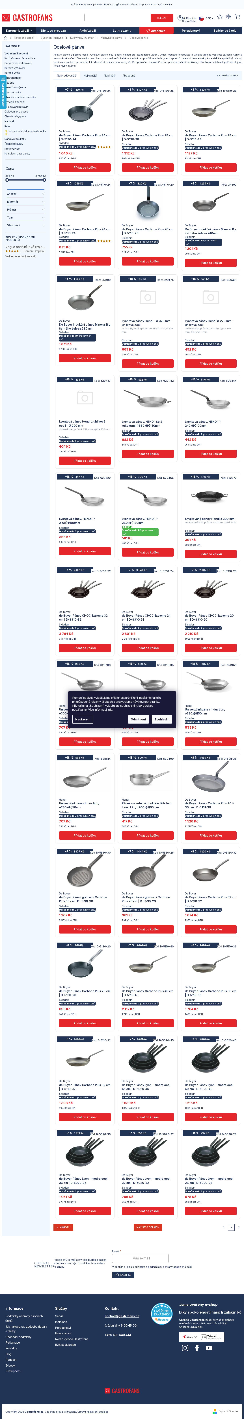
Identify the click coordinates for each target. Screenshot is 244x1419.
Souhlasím (161, 719)
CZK (208, 18)
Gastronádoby (13, 77)
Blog (8, 1354)
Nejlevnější (90, 75)
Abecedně (129, 75)
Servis (59, 1316)
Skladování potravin (16, 106)
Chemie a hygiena (15, 116)
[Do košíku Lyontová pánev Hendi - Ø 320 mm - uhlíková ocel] (148, 363)
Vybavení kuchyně (16, 53)
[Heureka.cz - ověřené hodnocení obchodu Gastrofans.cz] (162, 1314)
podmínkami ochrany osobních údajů (170, 1266)
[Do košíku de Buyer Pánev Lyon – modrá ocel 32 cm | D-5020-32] (148, 1211)
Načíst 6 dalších (148, 1227)
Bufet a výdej (12, 72)
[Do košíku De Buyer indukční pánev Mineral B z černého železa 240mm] (211, 263)
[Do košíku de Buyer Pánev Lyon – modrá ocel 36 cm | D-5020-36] (85, 1211)
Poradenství (63, 1327)
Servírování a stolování (18, 63)
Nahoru (65, 1227)
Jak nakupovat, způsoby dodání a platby (26, 1329)
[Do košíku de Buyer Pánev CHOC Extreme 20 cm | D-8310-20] (211, 648)
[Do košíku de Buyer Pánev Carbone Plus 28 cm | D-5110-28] (211, 167)
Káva (7, 126)
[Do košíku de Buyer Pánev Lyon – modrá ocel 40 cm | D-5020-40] (211, 1117)
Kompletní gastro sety (17, 153)
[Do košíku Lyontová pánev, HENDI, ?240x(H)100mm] (211, 454)
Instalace (61, 1322)
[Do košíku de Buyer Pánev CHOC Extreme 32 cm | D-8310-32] (85, 648)
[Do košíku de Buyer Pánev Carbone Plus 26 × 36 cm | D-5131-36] (211, 835)
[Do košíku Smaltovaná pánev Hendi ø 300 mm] (211, 554)
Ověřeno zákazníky (190, 1326)
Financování (63, 1333)
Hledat (162, 17)
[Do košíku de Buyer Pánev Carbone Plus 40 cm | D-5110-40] (148, 1023)
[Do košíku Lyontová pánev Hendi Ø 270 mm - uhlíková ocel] (211, 363)
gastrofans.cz (185, 1348)
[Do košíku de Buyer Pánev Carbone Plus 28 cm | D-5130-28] (148, 167)
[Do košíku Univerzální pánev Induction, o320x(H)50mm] (211, 741)
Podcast (10, 1359)
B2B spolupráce (65, 1344)
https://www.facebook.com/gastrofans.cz (197, 1348)
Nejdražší (109, 75)
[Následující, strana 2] (231, 1227)
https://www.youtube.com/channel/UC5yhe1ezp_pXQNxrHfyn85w (209, 1348)
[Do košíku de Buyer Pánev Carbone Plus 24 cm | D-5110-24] (85, 261)
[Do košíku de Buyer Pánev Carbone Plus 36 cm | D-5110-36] (211, 1023)
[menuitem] (19, 30)
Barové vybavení (15, 67)
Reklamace (12, 1342)
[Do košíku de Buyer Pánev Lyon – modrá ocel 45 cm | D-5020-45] (148, 1117)
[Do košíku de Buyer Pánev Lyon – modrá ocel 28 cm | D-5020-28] (211, 1211)
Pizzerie (9, 82)
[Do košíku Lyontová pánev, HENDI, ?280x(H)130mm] (148, 552)
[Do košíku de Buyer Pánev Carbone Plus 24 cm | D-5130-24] (85, 167)
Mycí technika (13, 92)
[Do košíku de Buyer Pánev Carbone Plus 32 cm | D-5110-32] (85, 1117)
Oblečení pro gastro (17, 111)
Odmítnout (138, 719)
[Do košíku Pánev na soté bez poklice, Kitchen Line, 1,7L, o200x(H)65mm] (148, 835)
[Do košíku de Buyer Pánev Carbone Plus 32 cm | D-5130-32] (211, 929)
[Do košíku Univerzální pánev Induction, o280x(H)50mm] (85, 835)
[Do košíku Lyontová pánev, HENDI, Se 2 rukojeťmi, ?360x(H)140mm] (148, 454)
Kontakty (11, 1348)
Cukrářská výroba (15, 87)
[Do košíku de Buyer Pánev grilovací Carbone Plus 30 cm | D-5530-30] (85, 929)
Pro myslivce (12, 148)
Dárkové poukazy (15, 138)
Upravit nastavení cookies (92, 1411)
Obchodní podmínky (18, 1337)
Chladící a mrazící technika (20, 97)
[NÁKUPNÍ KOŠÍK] (237, 17)
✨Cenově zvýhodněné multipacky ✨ (25, 133)
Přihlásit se (123, 1274)
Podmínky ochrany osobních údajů (24, 1318)
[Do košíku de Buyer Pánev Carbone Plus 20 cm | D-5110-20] (148, 261)
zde (109, 709)
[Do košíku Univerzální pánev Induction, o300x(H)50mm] (85, 741)
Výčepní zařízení (15, 101)
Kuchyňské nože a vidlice (20, 58)
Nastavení (82, 719)
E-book (10, 1365)
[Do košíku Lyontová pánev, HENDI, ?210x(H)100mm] (85, 551)
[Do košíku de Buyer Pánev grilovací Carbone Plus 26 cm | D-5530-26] (148, 929)
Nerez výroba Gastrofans (71, 1339)
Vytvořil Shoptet (229, 1411)
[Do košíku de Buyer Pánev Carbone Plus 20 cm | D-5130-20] (85, 1023)
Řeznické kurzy (14, 143)
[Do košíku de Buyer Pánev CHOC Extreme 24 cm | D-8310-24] (148, 648)
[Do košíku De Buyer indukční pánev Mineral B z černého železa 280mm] (85, 358)
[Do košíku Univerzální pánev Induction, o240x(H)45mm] (148, 741)
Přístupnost (12, 1371)
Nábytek (10, 121)
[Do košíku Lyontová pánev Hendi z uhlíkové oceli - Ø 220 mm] (85, 461)
